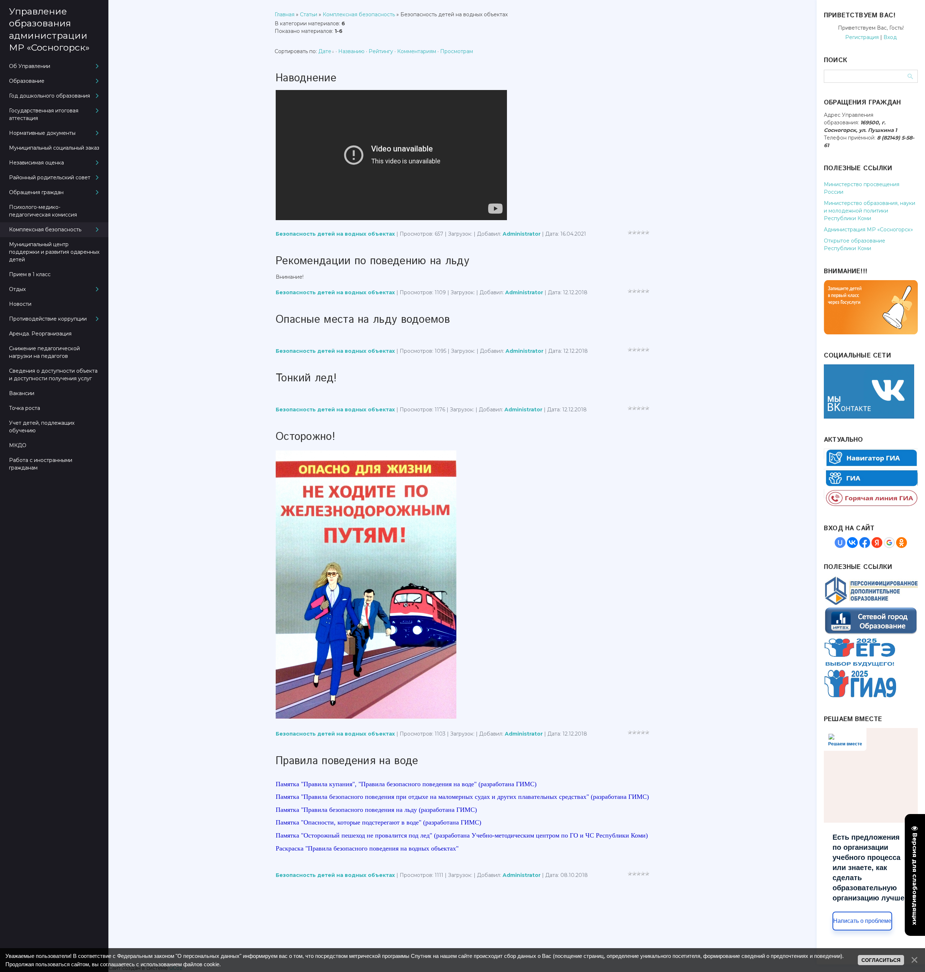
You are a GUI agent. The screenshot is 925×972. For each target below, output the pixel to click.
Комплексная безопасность (359, 14)
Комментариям (416, 51)
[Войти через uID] (840, 542)
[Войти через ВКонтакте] (852, 542)
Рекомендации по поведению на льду (372, 261)
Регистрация (862, 37)
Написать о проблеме (862, 921)
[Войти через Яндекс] (877, 542)
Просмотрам (456, 51)
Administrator (522, 234)
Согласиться (880, 960)
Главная (284, 14)
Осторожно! (305, 437)
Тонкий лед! (306, 378)
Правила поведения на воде (347, 761)
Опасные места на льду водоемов (363, 319)
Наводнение (306, 78)
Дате (324, 51)
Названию (351, 51)
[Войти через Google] (889, 542)
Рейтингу (381, 51)
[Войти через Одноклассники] (901, 542)
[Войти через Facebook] (864, 542)
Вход (890, 37)
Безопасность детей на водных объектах (335, 234)
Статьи (308, 14)
